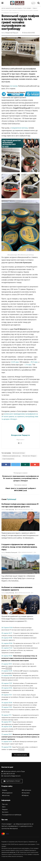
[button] (20, 755)
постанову (14, 86)
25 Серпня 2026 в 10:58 (23, 592)
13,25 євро (15, 362)
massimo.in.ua (33, 841)
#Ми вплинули (26, 790)
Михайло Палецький (11, 552)
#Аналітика (6, 795)
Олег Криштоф (9, 509)
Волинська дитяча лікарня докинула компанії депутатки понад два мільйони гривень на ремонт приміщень (20, 737)
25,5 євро (34, 362)
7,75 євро (28, 365)
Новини (4, 790)
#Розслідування (7, 793)
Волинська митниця (19, 453)
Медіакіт (5, 809)
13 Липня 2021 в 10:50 (28, 32)
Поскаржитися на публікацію (11, 814)
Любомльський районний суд (11, 456)
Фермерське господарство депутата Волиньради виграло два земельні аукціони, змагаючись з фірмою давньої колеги (20, 678)
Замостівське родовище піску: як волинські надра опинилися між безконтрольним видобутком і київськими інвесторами (19, 658)
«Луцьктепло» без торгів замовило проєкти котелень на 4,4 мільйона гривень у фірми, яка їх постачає (19, 709)
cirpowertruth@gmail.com (12, 776)
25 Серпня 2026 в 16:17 (26, 552)
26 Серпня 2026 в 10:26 (23, 509)
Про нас (5, 804)
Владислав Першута (11, 32)
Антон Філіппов (9, 592)
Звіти (3, 807)
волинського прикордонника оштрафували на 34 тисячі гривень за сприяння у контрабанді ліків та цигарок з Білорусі (19, 416)
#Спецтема (26, 793)
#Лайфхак (25, 795)
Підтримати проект (13, 781)
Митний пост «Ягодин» (29, 456)
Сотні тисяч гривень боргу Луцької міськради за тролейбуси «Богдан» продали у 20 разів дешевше (19, 697)
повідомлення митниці (19, 128)
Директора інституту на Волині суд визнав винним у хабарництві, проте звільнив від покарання (19, 690)
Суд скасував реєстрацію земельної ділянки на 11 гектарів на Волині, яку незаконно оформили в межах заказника (19, 650)
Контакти (5, 812)
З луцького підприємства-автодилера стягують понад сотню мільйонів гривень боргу (19, 547)
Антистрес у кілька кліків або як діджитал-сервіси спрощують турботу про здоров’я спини (18, 666)
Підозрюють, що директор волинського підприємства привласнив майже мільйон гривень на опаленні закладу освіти (20, 717)
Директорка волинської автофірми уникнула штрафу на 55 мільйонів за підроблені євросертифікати (18, 729)
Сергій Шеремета (8, 458)
